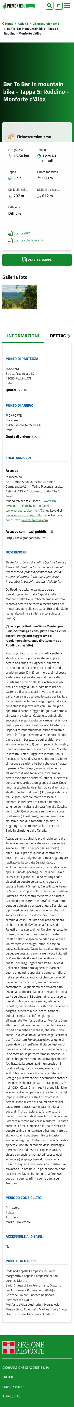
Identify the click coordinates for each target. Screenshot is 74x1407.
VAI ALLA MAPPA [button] (40, 260)
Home (9, 23)
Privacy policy (13, 1386)
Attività (23, 23)
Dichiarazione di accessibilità (25, 1367)
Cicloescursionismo (46, 23)
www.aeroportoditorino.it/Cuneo (27, 510)
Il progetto (11, 1396)
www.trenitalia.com (35, 520)
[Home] (18, 5)
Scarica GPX (22, 233)
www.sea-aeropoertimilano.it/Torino (31, 503)
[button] (49, 6)
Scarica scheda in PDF (28, 240)
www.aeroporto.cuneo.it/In (24, 515)
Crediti (7, 1377)
